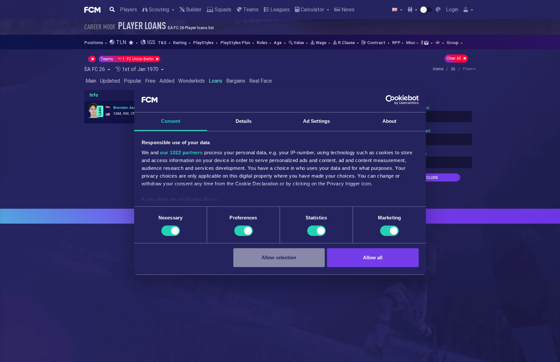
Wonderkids (191, 81)
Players (128, 9)
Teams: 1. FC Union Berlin (127, 59)
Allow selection (279, 257)
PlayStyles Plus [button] (235, 42)
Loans (215, 81)
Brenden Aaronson (129, 108)
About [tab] (389, 121)
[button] (133, 42)
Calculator (312, 9)
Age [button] (278, 42)
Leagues (279, 9)
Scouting (158, 9)
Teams (250, 9)
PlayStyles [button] (204, 42)
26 (453, 69)
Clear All (454, 58)
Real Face (260, 81)
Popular (132, 81)
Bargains (235, 81)
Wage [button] (321, 42)
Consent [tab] (171, 121)
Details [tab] (243, 121)
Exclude (429, 177)
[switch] (243, 231)
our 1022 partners (181, 152)
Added (166, 81)
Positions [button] (94, 42)
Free (150, 81)
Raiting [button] (180, 42)
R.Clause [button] (346, 42)
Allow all (372, 257)
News (347, 9)
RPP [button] (396, 42)
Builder (193, 9)
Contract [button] (376, 42)
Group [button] (453, 42)
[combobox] (430, 117)
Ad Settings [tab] (316, 121)
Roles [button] (262, 42)
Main (91, 81)
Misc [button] (410, 42)
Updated (110, 81)
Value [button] (299, 42)
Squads (222, 9)
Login (452, 9)
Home (438, 69)
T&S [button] (163, 42)
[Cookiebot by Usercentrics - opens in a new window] (390, 100)
